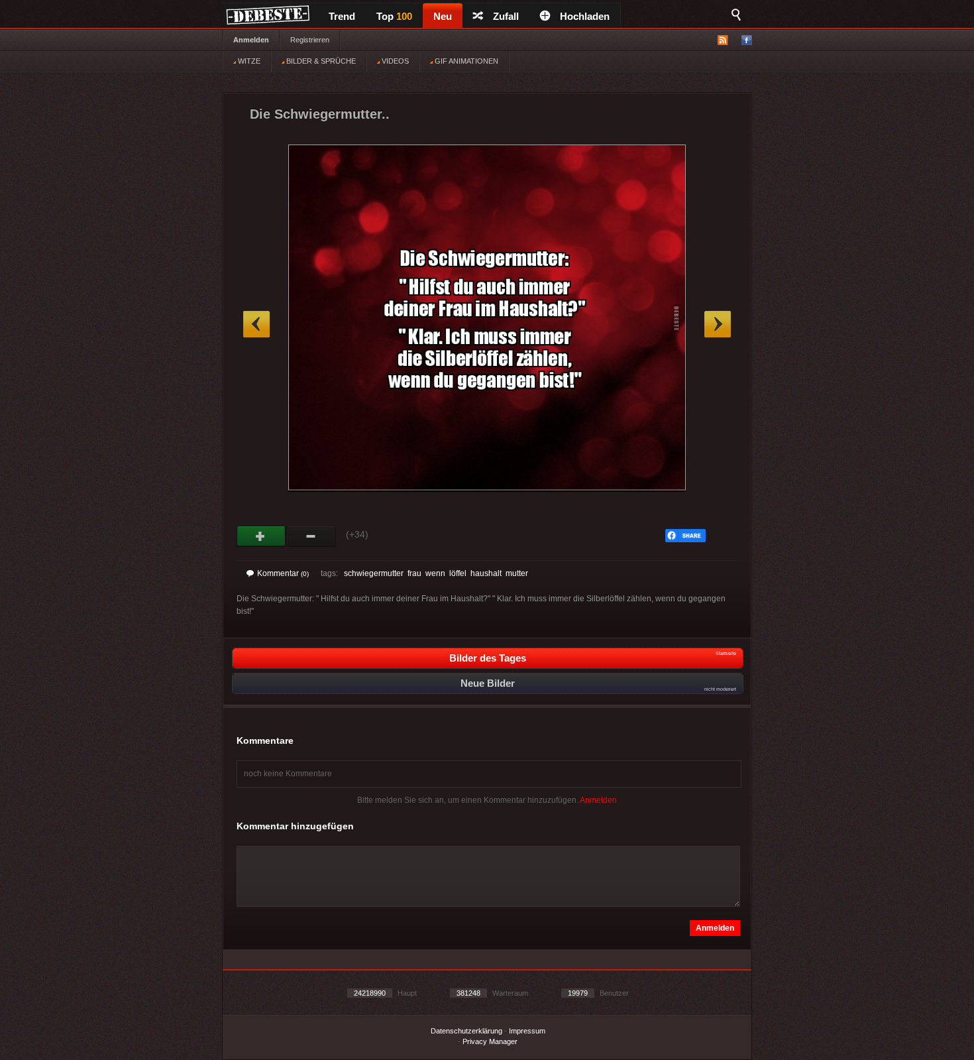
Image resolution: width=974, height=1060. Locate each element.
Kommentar (283, 573)
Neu (442, 16)
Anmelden (251, 40)
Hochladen (585, 16)
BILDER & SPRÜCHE (320, 61)
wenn (435, 573)
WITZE (248, 61)
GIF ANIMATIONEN (465, 61)
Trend (342, 16)
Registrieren (309, 40)
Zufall (506, 16)
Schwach (311, 536)
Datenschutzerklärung (466, 1031)
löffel (457, 573)
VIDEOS (394, 61)
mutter (517, 573)
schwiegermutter (374, 573)
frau (414, 573)
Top (394, 16)
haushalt (486, 573)
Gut (261, 536)
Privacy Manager (489, 1041)
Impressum (527, 1031)
